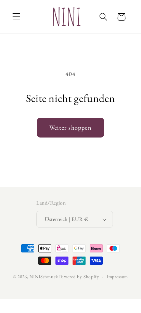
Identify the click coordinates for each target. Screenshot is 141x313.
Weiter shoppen (70, 127)
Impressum (117, 276)
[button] (17, 17)
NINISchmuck (43, 276)
